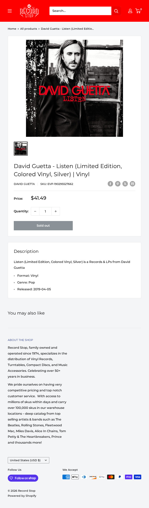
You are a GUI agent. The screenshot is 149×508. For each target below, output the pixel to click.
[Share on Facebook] (110, 183)
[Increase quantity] (56, 211)
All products (28, 28)
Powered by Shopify (22, 496)
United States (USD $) (25, 460)
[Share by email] (132, 183)
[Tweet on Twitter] (125, 183)
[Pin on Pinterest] (117, 183)
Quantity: (21, 211)
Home (12, 28)
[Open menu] (10, 10)
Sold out (43, 225)
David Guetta (24, 184)
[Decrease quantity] (35, 211)
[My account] (130, 11)
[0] (138, 11)
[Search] (116, 11)
